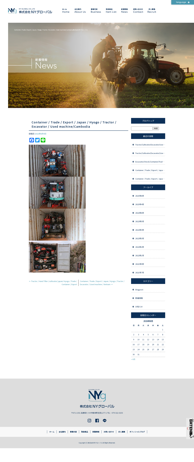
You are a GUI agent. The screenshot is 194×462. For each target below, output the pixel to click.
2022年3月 (139, 238)
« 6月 (133, 359)
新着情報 (124, 10)
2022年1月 (139, 255)
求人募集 (151, 10)
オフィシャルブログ (137, 431)
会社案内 (80, 10)
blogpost (139, 289)
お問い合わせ (137, 10)
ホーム (66, 10)
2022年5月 (139, 221)
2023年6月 (139, 195)
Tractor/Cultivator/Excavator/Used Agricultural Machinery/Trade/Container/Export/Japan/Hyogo (150, 144)
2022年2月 (139, 247)
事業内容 (95, 10)
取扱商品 (110, 10)
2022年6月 (139, 212)
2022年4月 (139, 230)
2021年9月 (139, 264)
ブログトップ (148, 120)
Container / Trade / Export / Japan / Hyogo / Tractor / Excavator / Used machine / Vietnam (150, 178)
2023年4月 (139, 204)
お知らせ (139, 306)
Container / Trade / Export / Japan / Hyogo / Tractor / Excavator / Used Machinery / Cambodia (150, 170)
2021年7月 (139, 272)
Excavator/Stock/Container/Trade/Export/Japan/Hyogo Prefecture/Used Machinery (150, 161)
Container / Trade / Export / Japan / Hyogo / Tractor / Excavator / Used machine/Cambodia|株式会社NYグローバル (51, 30)
